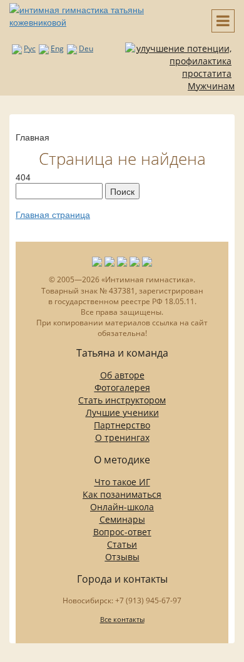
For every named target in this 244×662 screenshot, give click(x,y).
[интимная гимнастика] (101, 14)
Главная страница (53, 214)
